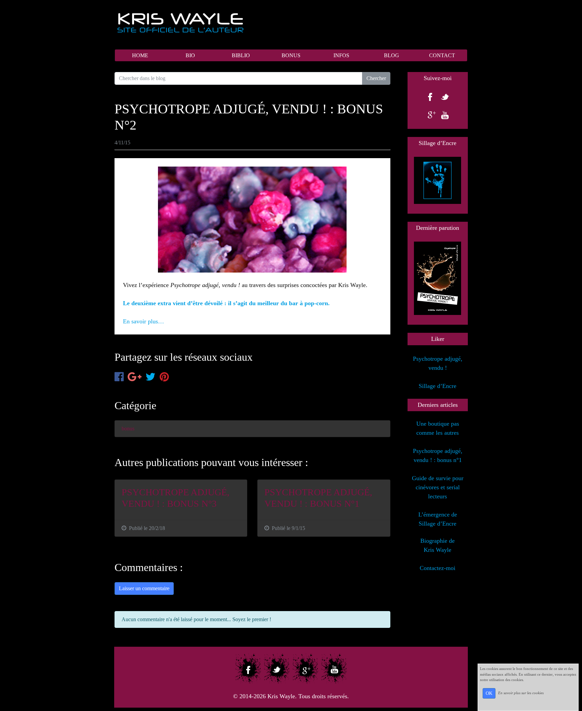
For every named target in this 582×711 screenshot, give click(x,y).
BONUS (291, 55)
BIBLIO (241, 55)
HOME (140, 55)
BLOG (391, 55)
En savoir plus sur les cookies (521, 693)
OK (489, 693)
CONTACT (442, 55)
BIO (190, 55)
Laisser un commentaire (144, 588)
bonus (128, 428)
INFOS (341, 55)
